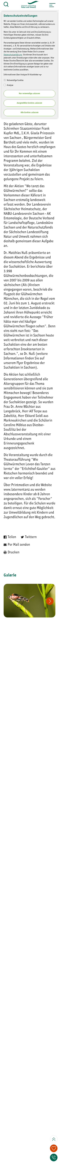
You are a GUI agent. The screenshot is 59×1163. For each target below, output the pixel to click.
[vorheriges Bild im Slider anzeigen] (50, 601)
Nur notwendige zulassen (29, 94)
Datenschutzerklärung (13, 55)
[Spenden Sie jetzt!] (53, 1148)
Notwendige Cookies (14, 80)
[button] (52, 5)
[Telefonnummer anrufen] (53, 1157)
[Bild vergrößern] (29, 600)
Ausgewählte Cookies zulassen (29, 103)
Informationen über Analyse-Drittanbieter (21, 75)
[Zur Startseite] (28, 5)
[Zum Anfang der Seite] (53, 1139)
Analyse (9, 85)
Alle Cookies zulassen (29, 112)
